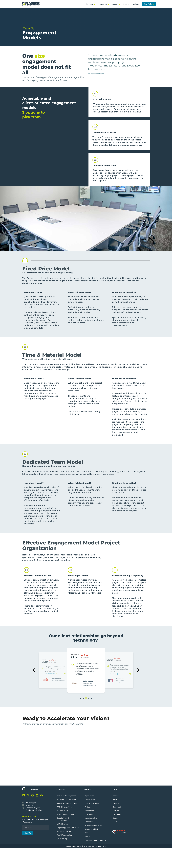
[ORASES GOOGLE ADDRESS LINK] (23, 808)
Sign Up (28, 833)
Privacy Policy (101, 846)
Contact (35, 790)
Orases (77, 846)
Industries (89, 790)
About (115, 790)
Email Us (29, 805)
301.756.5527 (30, 803)
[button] (80, 698)
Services (61, 790)
